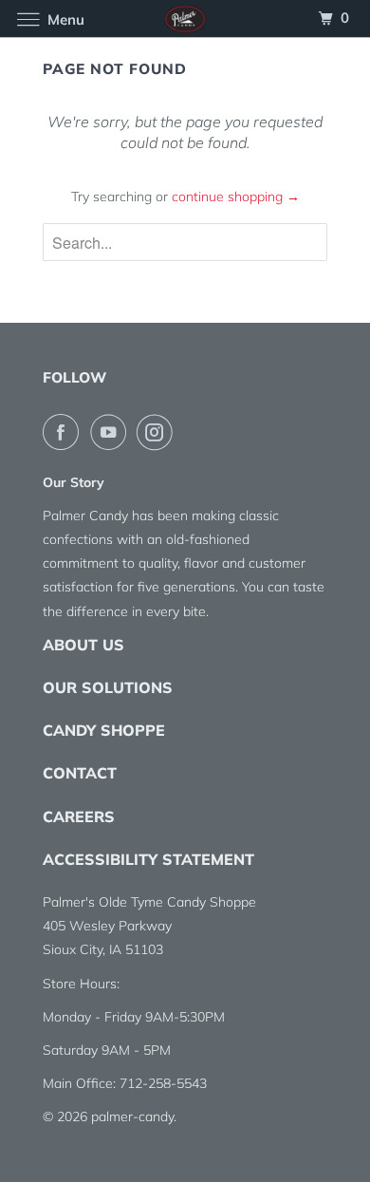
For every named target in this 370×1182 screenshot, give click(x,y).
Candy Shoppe (104, 730)
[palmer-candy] (185, 18)
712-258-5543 (163, 1083)
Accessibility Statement (148, 859)
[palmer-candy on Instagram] (158, 432)
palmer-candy (132, 1116)
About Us (83, 644)
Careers (79, 816)
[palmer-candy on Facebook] (64, 432)
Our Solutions (108, 687)
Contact (80, 772)
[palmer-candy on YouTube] (112, 432)
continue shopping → (236, 196)
